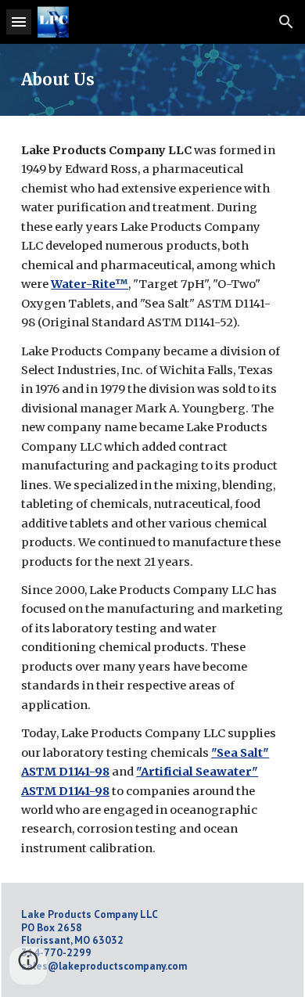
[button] (19, 21)
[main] (152, 80)
